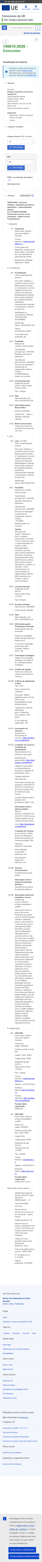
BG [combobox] (10, 162)
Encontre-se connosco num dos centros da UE (20, 1441)
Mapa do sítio (8, 1369)
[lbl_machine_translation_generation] (9, 180)
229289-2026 (31, 75)
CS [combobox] (10, 142)
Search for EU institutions (12, 1453)
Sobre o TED (7, 1365)
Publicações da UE (10, 1398)
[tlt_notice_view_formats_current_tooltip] (32, 195)
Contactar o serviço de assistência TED (17, 1322)
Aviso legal (7, 1345)
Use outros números (10, 1432)
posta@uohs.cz (24, 1161)
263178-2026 (27, 70)
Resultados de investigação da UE (15, 1389)
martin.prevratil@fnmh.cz (24, 243)
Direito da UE (8, 1381)
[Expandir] (5, 42)
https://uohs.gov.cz (24, 1172)
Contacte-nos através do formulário (16, 1437)
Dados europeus (9, 1385)
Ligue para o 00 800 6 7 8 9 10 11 (15, 1428)
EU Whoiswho (8, 1394)
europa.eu (24, 1417)
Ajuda (5, 1317)
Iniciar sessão (26, 9)
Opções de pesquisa (32, 33)
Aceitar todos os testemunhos (22, 1550)
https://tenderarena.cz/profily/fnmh (24, 739)
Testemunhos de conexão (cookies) (16, 1349)
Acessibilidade (8, 1353)
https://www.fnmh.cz (25, 1091)
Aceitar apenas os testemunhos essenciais (24, 1556)
